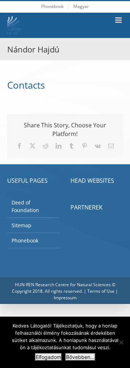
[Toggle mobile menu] (119, 20)
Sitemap (21, 225)
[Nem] (121, 342)
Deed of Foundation (25, 206)
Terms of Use (100, 291)
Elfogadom (48, 357)
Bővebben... (80, 357)
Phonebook (25, 240)
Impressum (65, 298)
